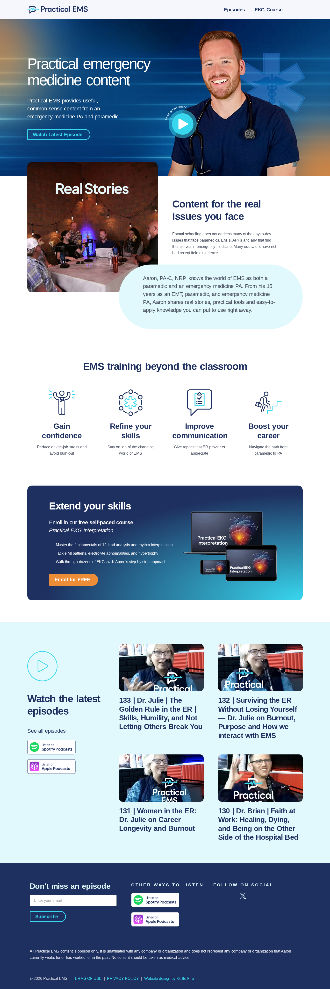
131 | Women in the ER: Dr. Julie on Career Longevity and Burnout (157, 819)
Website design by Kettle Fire (169, 978)
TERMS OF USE (87, 978)
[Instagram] (230, 896)
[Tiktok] (256, 896)
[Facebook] (216, 896)
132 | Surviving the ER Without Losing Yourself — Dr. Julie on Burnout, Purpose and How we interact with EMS (257, 717)
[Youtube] (269, 896)
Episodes (234, 9)
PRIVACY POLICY (123, 978)
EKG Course (269, 9)
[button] (297, 9)
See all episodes (48, 731)
